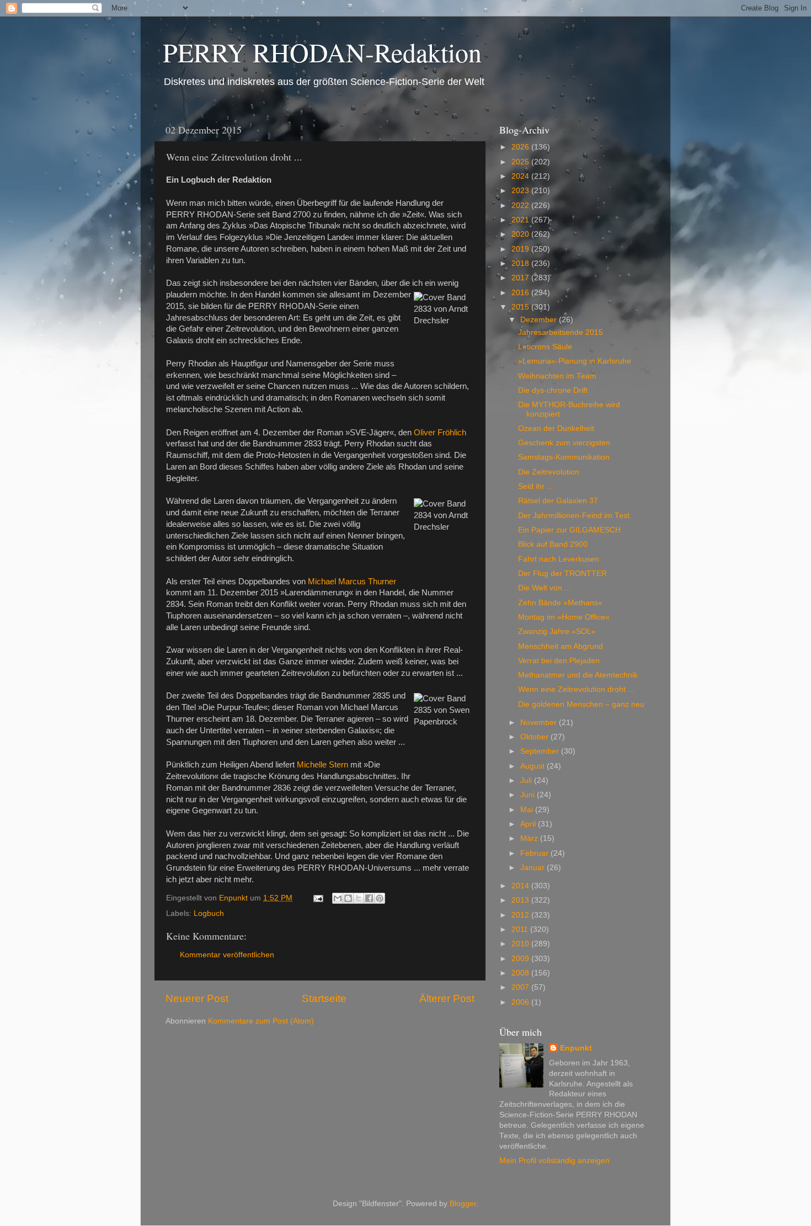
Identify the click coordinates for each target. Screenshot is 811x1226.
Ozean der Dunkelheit (556, 428)
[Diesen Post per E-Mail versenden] (337, 898)
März (530, 838)
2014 (521, 886)
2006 (521, 1002)
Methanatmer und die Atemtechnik (578, 675)
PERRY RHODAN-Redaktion (322, 52)
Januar (533, 867)
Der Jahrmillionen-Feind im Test (573, 515)
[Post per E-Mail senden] (318, 898)
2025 (521, 162)
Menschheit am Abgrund (560, 646)
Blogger (463, 1204)
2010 (521, 944)
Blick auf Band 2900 (553, 544)
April (529, 824)
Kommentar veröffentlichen (227, 955)
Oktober (535, 737)
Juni (528, 795)
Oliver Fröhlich (440, 432)
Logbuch (209, 913)
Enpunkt (576, 1048)
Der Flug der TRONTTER (562, 573)
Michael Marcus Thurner (352, 581)
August (533, 766)
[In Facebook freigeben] (369, 898)
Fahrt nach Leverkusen (558, 559)
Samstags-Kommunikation (564, 457)
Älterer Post (446, 998)
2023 (521, 190)
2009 (521, 959)
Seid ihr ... (535, 486)
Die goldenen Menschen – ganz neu (581, 704)
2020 (521, 234)
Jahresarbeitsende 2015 (560, 332)
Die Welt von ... (544, 588)
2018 (521, 263)
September (540, 751)
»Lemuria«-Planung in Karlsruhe (574, 361)
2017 (521, 278)
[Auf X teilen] (358, 898)
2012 (521, 915)
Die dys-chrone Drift (553, 390)
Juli (527, 780)
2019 (521, 249)
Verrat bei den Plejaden (559, 661)
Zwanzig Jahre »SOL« (557, 631)
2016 (521, 293)
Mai (527, 810)
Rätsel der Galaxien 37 (558, 501)
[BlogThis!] (348, 898)
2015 (521, 307)
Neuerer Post (197, 998)
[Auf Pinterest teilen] (379, 898)
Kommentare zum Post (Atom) (261, 1021)
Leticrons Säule (545, 347)
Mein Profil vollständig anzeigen (554, 1160)
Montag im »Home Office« (564, 617)
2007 (521, 987)
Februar (535, 853)
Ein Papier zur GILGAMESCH (569, 530)
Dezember (539, 320)
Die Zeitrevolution (548, 472)
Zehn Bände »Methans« (560, 603)
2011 (520, 929)
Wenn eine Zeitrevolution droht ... (576, 689)
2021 (521, 220)
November (539, 722)
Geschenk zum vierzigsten (564, 443)
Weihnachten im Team (557, 376)
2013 (521, 900)
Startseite (324, 998)
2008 (521, 973)
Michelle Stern (322, 764)
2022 (521, 205)
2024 (521, 176)
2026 (521, 147)
